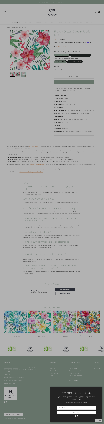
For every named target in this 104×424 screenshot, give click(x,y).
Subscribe (76, 412)
